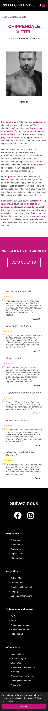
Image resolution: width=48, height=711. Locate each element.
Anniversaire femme (20, 629)
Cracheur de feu (18, 582)
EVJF (13, 620)
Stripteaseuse (17, 545)
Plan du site (16, 685)
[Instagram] (31, 515)
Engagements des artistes (22, 676)
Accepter (24, 706)
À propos (15, 672)
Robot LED (16, 578)
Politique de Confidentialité (23, 667)
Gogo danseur (17, 549)
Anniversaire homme (20, 625)
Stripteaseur (16, 540)
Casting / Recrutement (21, 681)
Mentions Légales (19, 658)
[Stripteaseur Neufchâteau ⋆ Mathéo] (24, 74)
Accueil (4, 17)
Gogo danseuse (18, 553)
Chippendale (16, 558)
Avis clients (24, 262)
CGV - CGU (16, 663)
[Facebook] (17, 515)
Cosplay (14, 591)
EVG (13, 616)
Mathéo (24, 101)
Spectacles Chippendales (22, 587)
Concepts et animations (21, 596)
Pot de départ (17, 634)
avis (38, 38)
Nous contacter (17, 654)
